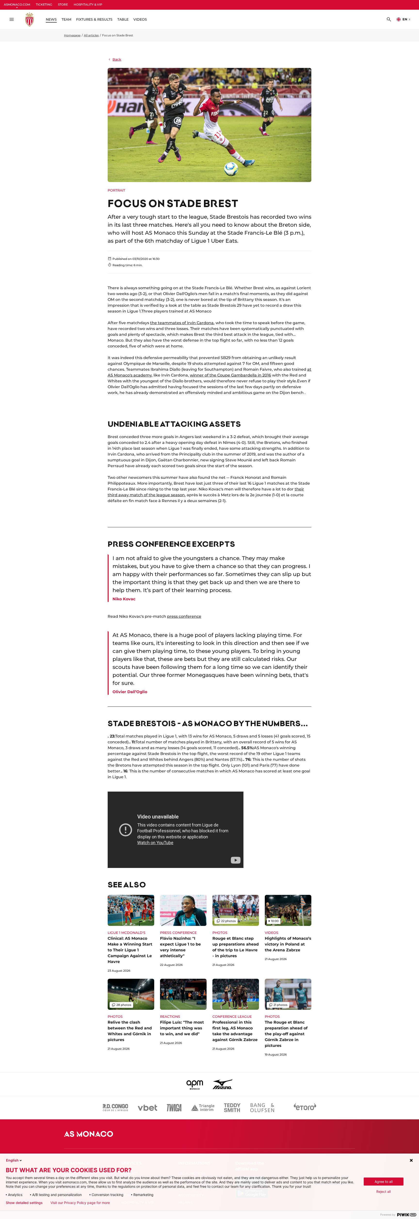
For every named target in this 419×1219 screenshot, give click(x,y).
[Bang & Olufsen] (262, 1107)
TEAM (66, 19)
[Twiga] (174, 1107)
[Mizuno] (223, 1084)
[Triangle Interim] (202, 1107)
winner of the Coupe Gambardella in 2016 (230, 375)
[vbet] (147, 1107)
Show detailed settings (24, 1203)
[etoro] (305, 1107)
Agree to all (384, 1181)
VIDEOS (140, 19)
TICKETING (44, 4)
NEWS (51, 19)
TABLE (123, 19)
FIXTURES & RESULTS (94, 19)
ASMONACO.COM (17, 4)
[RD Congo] (115, 1107)
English (12, 1160)
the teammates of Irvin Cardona (182, 323)
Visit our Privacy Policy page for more (80, 1203)
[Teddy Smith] (232, 1107)
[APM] (194, 1084)
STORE (63, 4)
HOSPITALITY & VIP (88, 4)
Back (117, 59)
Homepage (72, 35)
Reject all (383, 1191)
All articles (91, 35)
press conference (184, 616)
